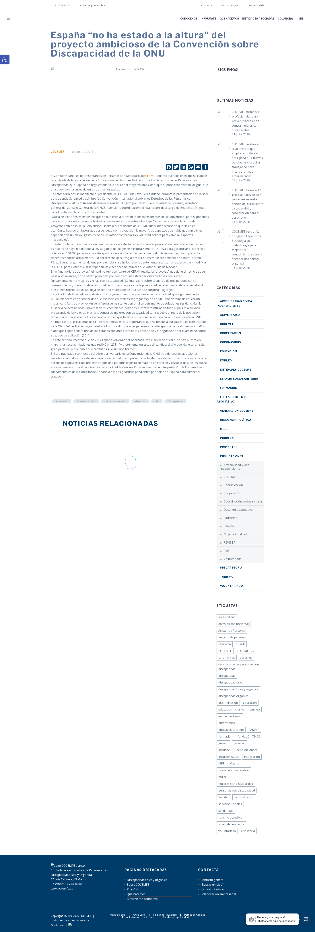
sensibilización (244, 797)
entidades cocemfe (231, 730)
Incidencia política (235, 419)
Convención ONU (86, 401)
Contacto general (212, 880)
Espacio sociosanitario (239, 378)
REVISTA (229, 542)
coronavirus (230, 342)
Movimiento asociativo (142, 899)
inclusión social (228, 757)
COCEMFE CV (245, 651)
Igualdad (239, 743)
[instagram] (239, 81)
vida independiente (231, 824)
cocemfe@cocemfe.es (93, 5)
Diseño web (58, 925)
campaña (224, 644)
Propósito (134, 889)
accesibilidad (226, 617)
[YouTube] (143, 5)
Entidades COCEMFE (235, 369)
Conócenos (188, 18)
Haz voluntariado (212, 889)
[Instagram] (137, 5)
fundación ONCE (249, 736)
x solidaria (248, 831)
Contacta (206, 5)
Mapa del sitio (117, 915)
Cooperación (230, 333)
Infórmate (208, 18)
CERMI (149, 176)
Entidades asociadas (258, 18)
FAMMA (254, 730)
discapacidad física (230, 682)
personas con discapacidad (236, 790)
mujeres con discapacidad (235, 784)
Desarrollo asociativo (238, 510)
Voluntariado (233, 559)
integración (252, 757)
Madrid (234, 763)
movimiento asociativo (233, 770)
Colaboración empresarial (218, 894)
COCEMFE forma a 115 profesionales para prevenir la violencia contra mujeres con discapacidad (247, 121)
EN (301, 18)
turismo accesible (230, 817)
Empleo (226, 360)
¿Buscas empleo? (230, 5)
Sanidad (223, 797)
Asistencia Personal (231, 631)
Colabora (285, 18)
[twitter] (232, 81)
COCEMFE (57, 152)
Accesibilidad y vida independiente (234, 467)
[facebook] (219, 81)
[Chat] (305, 919)
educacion (250, 703)
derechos (140, 401)
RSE (226, 551)
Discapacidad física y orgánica (147, 880)
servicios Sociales (230, 804)
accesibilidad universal (233, 624)
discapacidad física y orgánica (238, 689)
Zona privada (256, 5)
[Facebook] (121, 5)
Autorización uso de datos (140, 917)
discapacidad (175, 401)
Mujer (225, 428)
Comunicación (233, 485)
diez (157, 401)
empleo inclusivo (229, 716)
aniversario (62, 401)
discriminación (228, 703)
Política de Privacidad (165, 915)
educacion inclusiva (231, 709)
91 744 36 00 (62, 5)
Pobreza (227, 438)
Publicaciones (231, 456)
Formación (228, 387)
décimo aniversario (115, 401)
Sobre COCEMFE (138, 885)
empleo (255, 709)
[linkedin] (225, 81)
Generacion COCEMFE (236, 410)
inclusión (224, 750)
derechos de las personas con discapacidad (238, 666)
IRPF (221, 763)
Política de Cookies (194, 915)
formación (225, 736)
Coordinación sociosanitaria (243, 501)
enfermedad (226, 723)
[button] (4, 59)
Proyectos (229, 447)
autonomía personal (232, 637)
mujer (222, 777)
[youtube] (246, 81)
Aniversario (230, 314)
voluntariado (227, 831)
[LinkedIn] (126, 5)
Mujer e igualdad (235, 534)
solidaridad (225, 811)
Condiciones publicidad (176, 917)
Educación (228, 351)
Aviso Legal (139, 915)
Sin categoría (231, 567)
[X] (132, 5)
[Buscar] (308, 18)
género (223, 743)
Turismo (227, 576)
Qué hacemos (229, 18)
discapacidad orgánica (233, 696)
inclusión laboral (247, 750)
